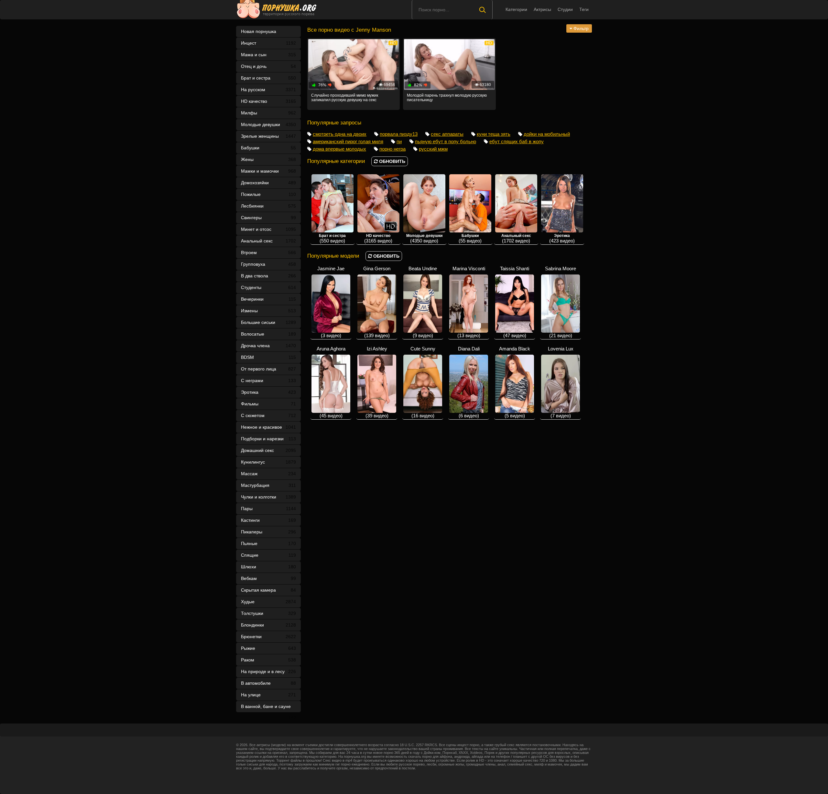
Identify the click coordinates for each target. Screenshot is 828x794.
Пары (268, 508)
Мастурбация (268, 485)
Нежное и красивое (268, 427)
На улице (268, 694)
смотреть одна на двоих (339, 134)
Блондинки (268, 625)
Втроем (268, 252)
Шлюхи (268, 566)
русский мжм (433, 149)
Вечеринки (268, 299)
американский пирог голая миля (348, 141)
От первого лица (268, 368)
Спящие (268, 555)
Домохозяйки (268, 182)
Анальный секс (268, 240)
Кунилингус (268, 462)
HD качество (268, 101)
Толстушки (268, 613)
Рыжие (268, 648)
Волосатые (268, 334)
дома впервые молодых (339, 149)
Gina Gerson (376, 302)
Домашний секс (268, 450)
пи (399, 141)
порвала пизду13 (399, 134)
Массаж (268, 473)
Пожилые (268, 194)
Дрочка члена (268, 345)
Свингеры (268, 217)
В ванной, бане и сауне (268, 708)
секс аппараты (447, 134)
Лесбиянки (268, 206)
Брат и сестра (268, 77)
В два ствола (268, 275)
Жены (268, 159)
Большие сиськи (268, 322)
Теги (584, 9)
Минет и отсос (268, 229)
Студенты (268, 287)
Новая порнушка (258, 31)
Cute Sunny (422, 382)
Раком (268, 659)
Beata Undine (423, 302)
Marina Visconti (468, 302)
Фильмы (268, 403)
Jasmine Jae (330, 302)
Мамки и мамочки (268, 171)
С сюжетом (268, 415)
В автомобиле (268, 683)
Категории (516, 9)
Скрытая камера (268, 590)
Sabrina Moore (560, 302)
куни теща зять (493, 134)
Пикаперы (268, 531)
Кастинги (268, 520)
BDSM (268, 357)
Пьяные (268, 543)
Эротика (268, 392)
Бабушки (268, 147)
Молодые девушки (268, 124)
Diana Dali (469, 382)
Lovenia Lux (560, 382)
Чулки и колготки (268, 496)
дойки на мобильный (547, 134)
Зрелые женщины (268, 136)
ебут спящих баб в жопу (516, 141)
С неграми (268, 380)
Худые (268, 601)
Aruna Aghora (331, 382)
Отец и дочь (268, 66)
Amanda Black (514, 382)
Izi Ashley (376, 382)
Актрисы (542, 9)
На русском (268, 89)
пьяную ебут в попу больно (445, 141)
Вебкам (268, 578)
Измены (268, 310)
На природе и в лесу (268, 671)
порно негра (392, 149)
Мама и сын (268, 54)
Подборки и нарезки (268, 438)
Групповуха (268, 264)
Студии (565, 9)
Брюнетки (268, 636)
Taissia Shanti (514, 302)
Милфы (268, 112)
